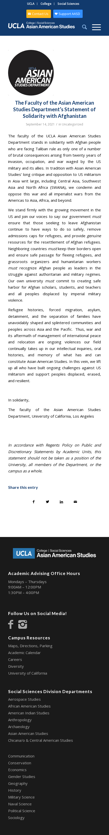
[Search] (82, 27)
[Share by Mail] (75, 502)
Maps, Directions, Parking (30, 645)
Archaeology (19, 726)
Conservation (19, 762)
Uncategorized (72, 124)
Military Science (21, 797)
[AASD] (31, 73)
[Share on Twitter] (48, 502)
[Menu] (94, 27)
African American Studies (29, 706)
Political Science (21, 810)
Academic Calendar (24, 652)
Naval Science (20, 803)
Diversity (16, 666)
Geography (18, 783)
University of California (27, 673)
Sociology (16, 817)
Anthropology (20, 719)
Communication (21, 755)
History (14, 790)
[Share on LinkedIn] (61, 502)
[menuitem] (31, 4)
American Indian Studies (28, 712)
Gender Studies (21, 776)
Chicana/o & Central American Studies (40, 740)
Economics (17, 769)
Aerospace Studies (24, 699)
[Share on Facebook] (34, 502)
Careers (15, 659)
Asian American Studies (28, 733)
